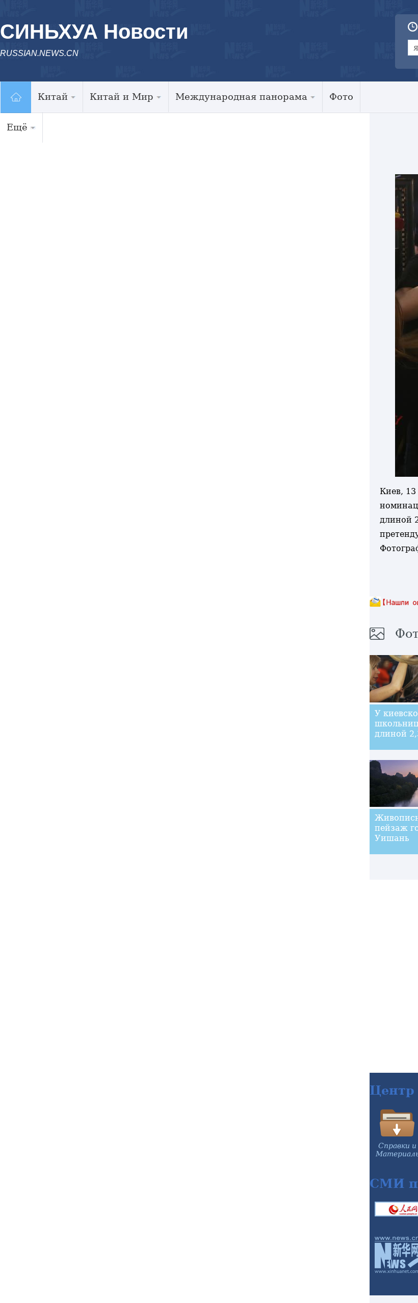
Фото (341, 96)
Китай (53, 96)
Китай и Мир (121, 96)
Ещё (17, 127)
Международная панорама (241, 96)
